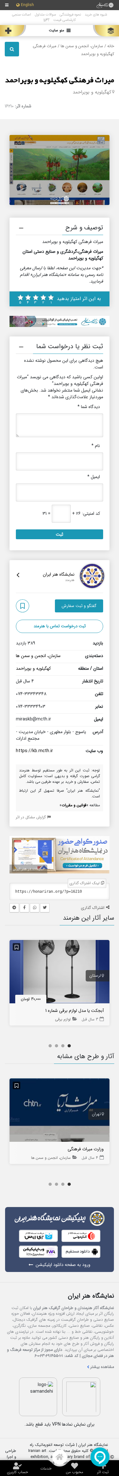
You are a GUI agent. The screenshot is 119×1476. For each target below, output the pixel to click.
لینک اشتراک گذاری (85, 883)
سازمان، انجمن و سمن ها (82, 46)
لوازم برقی (63, 1019)
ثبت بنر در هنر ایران (28, 322)
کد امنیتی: (91, 513)
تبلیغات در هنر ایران (28, 869)
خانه (110, 46)
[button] (59, 229)
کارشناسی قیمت (64, 20)
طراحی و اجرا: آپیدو (10, 1457)
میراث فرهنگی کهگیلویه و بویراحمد (59, 80)
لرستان (95, 975)
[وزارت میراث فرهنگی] (59, 1111)
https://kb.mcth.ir (34, 750)
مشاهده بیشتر (102, 1367)
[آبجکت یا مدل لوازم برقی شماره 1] (59, 973)
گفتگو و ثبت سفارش (79, 606)
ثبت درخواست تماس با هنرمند (60, 626)
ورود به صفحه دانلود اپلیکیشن (63, 1265)
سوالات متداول (45, 14)
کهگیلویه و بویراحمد (92, 92)
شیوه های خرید (96, 14)
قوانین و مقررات (74, 805)
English (27, 5)
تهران (96, 1114)
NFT (46, 20)
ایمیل (93, 477)
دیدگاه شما (88, 407)
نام (95, 446)
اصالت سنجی (21, 14)
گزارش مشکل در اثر (31, 817)
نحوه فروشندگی (70, 14)
